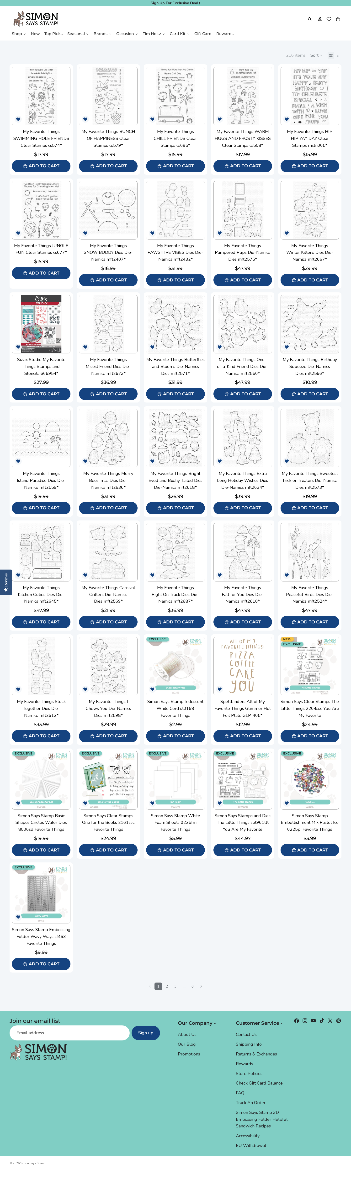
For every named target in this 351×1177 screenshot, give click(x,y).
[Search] (309, 19)
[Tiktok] (322, 1021)
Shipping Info (249, 1044)
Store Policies (249, 1073)
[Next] (201, 986)
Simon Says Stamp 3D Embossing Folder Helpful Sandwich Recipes (262, 1119)
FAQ (240, 1093)
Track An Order (251, 1103)
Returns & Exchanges (256, 1054)
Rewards (244, 1064)
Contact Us (246, 1035)
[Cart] (338, 19)
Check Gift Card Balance (259, 1083)
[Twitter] (330, 1021)
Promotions (189, 1054)
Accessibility (248, 1136)
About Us (187, 1035)
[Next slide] (65, 96)
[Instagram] (305, 1021)
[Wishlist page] (329, 19)
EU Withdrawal (251, 1145)
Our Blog (187, 1044)
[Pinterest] (338, 1021)
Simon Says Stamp (33, 1163)
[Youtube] (313, 1021)
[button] (316, 55)
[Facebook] (296, 1021)
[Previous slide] (17, 96)
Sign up (145, 1033)
